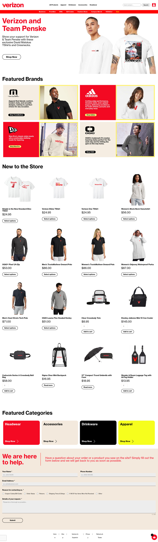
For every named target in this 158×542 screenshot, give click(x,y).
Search (146, 5)
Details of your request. (12, 499)
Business (42, 12)
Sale (117, 12)
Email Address (8, 481)
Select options (10, 221)
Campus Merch (96, 12)
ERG (61, 12)
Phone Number (86, 471)
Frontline (52, 12)
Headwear (93, 5)
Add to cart (88, 332)
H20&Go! (109, 12)
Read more (48, 385)
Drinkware (72, 5)
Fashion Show (83, 12)
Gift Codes (70, 12)
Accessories (82, 5)
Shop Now (11, 61)
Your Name (7, 471)
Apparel (63, 5)
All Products (53, 5)
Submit (12, 520)
